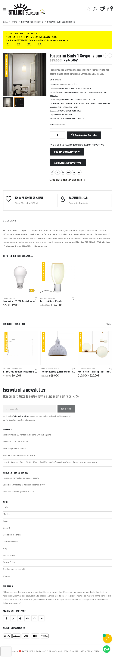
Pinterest (73, 172)
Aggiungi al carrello (86, 135)
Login (5, 507)
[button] (5, 9)
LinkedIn (62, 172)
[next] (110, 55)
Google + (68, 172)
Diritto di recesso (10, 541)
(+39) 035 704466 (20, 441)
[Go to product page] (20, 278)
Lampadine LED (9, 298)
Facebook (52, 172)
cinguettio (57, 172)
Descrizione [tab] (9, 221)
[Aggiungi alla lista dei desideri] (35, 298)
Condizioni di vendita (12, 535)
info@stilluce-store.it (17, 448)
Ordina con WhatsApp (67, 151)
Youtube (27, 618)
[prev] (105, 55)
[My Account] (95, 9)
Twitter (13, 618)
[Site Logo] (27, 9)
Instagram (34, 618)
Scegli (32, 265)
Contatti (6, 528)
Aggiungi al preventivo (68, 162)
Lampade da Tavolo (47, 298)
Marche (6, 514)
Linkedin (41, 618)
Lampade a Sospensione (68, 84)
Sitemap (6, 576)
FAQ (5, 548)
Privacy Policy (9, 555)
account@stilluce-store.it (24, 455)
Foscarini (61, 124)
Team (5, 521)
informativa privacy (21, 416)
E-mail (79, 172)
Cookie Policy (9, 562)
